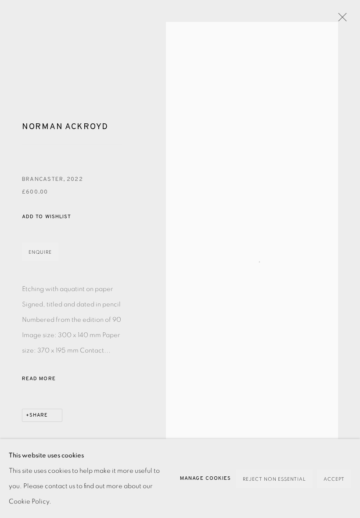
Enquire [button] (40, 252)
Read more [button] (39, 378)
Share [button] (38, 415)
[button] (46, 217)
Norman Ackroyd (65, 127)
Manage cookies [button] (205, 478)
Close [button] (340, 19)
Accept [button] (334, 479)
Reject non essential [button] (274, 479)
